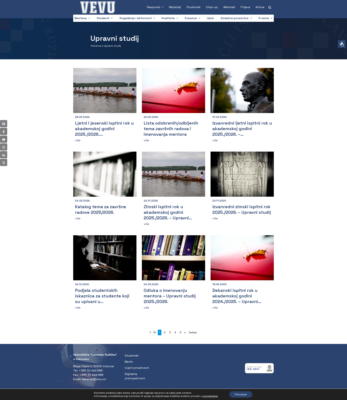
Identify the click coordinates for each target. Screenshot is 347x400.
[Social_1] (3, 123)
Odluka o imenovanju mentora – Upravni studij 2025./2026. (170, 296)
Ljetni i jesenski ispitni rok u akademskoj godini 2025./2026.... (104, 128)
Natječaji (175, 7)
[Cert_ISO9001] (259, 369)
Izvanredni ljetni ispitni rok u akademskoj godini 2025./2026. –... (242, 128)
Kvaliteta (168, 18)
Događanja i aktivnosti (135, 18)
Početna (96, 45)
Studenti (103, 18)
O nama (263, 18)
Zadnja (193, 332)
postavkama (210, 396)
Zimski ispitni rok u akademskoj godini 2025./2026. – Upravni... (168, 212)
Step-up (212, 7)
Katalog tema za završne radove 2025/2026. (100, 209)
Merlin (129, 362)
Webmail (229, 7)
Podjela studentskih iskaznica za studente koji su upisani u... (102, 296)
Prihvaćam (241, 394)
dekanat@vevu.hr (94, 379)
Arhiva (260, 7)
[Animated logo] (98, 7)
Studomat (193, 7)
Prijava (245, 7)
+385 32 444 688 (91, 370)
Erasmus (191, 18)
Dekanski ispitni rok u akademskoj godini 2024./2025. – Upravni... (236, 296)
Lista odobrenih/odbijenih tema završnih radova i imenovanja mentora (171, 128)
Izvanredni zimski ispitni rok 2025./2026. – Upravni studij (241, 209)
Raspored (153, 7)
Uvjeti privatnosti (137, 368)
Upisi (210, 18)
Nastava (81, 18)
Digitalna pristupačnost (135, 376)
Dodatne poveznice (235, 18)
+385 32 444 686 (91, 375)
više (77, 140)
